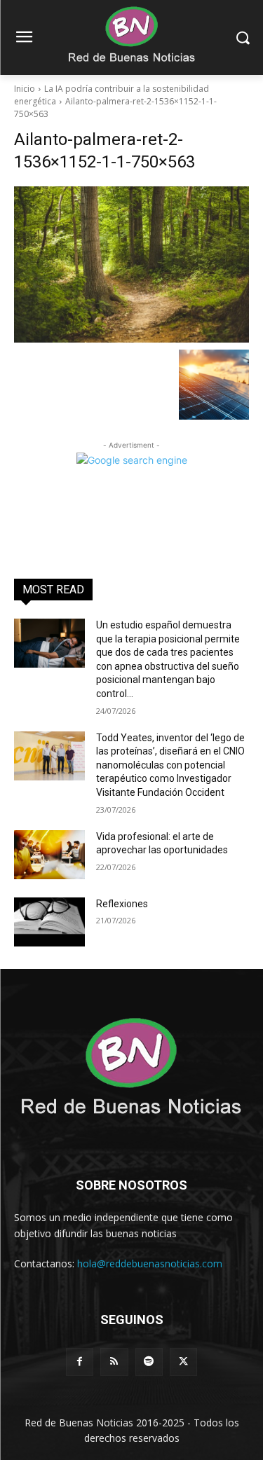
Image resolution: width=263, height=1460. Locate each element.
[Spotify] (149, 1361)
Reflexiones (122, 903)
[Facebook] (79, 1361)
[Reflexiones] (49, 921)
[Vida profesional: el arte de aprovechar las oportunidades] (49, 854)
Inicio (24, 89)
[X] (183, 1361)
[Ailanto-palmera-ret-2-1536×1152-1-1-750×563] (131, 264)
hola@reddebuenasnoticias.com (149, 1263)
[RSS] (114, 1361)
